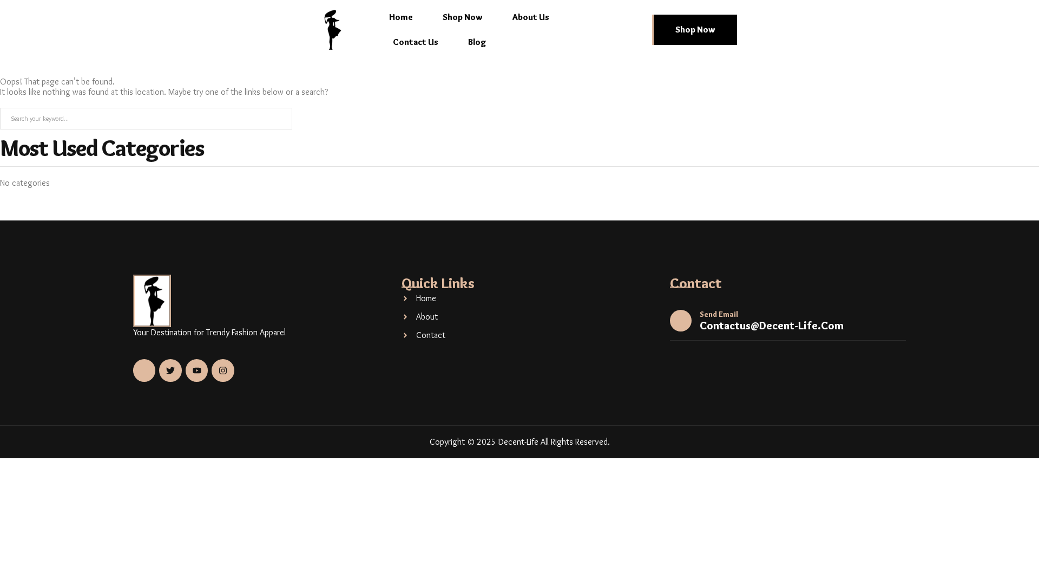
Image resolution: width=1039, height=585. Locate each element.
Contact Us (415, 42)
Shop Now (463, 17)
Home (401, 17)
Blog (477, 42)
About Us (530, 17)
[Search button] (280, 118)
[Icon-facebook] (144, 370)
